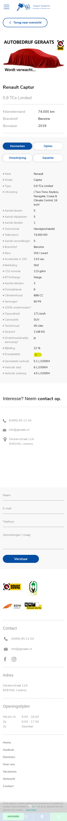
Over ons (9, 764)
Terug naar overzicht (27, 23)
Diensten (9, 757)
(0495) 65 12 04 (19, 420)
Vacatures (10, 772)
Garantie (48, 158)
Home (7, 742)
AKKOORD (13, 816)
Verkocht (9, 779)
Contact (8, 786)
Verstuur (21, 559)
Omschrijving (17, 158)
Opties (48, 146)
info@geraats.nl (18, 430)
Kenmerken (17, 146)
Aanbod (8, 750)
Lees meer (31, 810)
